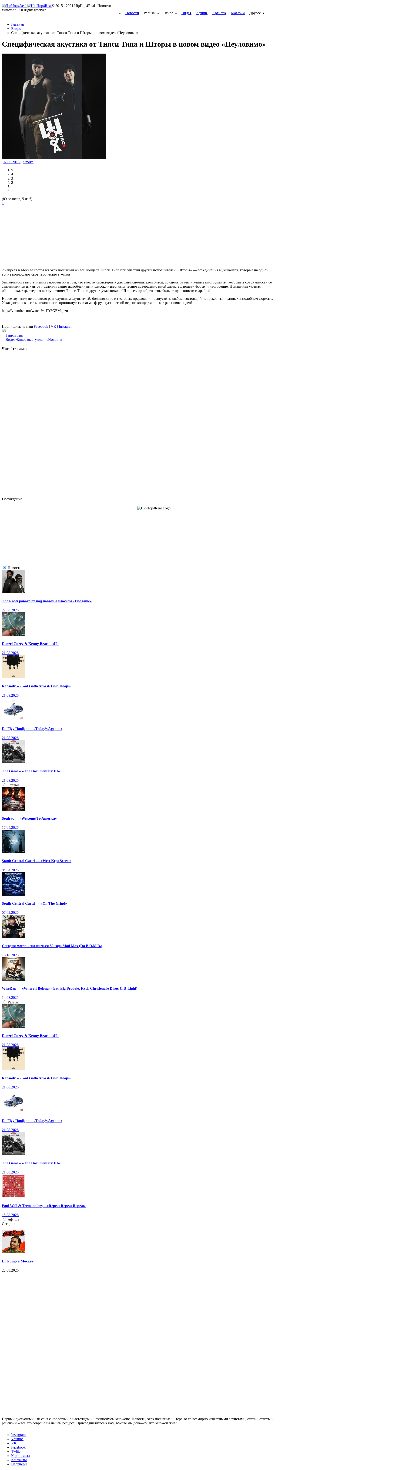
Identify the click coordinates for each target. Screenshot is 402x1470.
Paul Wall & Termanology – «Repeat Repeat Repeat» (44, 1206)
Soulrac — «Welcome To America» (29, 818)
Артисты (219, 13)
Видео (186, 13)
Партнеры (19, 1464)
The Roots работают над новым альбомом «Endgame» (47, 601)
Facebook (41, 326)
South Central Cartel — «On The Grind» (34, 903)
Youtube (17, 1439)
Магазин (238, 13)
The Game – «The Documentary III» (31, 771)
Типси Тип (14, 335)
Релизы (13, 1002)
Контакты (19, 1460)
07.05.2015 (11, 162)
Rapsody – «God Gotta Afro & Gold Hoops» (36, 686)
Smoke (28, 162)
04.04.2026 (10, 870)
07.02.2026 (10, 912)
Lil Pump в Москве (18, 1261)
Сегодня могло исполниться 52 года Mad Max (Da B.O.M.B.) (52, 946)
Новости (132, 13)
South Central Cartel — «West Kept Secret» (36, 861)
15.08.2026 (10, 1215)
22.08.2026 (10, 610)
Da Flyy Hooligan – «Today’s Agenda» (32, 729)
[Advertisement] (37, 234)
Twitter (16, 1451)
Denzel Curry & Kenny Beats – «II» (30, 644)
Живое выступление (32, 339)
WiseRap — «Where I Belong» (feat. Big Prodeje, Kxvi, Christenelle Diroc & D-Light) (69, 988)
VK (53, 326)
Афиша (202, 13)
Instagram (66, 326)
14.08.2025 (10, 997)
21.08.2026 (10, 653)
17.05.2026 (10, 827)
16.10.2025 (10, 955)
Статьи (13, 785)
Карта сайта (20, 1456)
